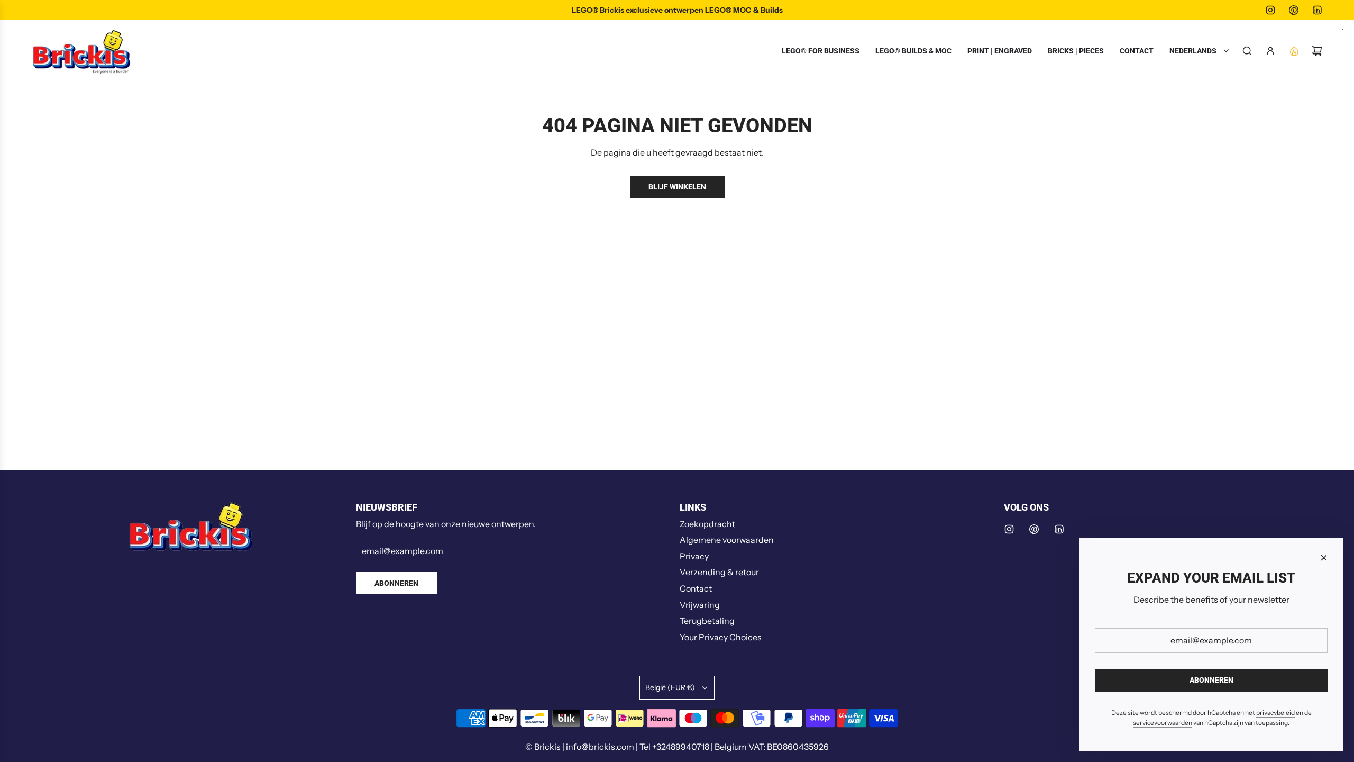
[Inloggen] (1270, 50)
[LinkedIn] (1317, 10)
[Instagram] (1270, 10)
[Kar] (1317, 50)
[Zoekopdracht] (1247, 50)
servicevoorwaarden (1162, 723)
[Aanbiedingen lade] (1293, 50)
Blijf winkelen (677, 187)
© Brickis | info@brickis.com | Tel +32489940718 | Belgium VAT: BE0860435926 (677, 746)
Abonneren (396, 583)
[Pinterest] (1293, 10)
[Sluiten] (1323, 557)
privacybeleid (1275, 712)
